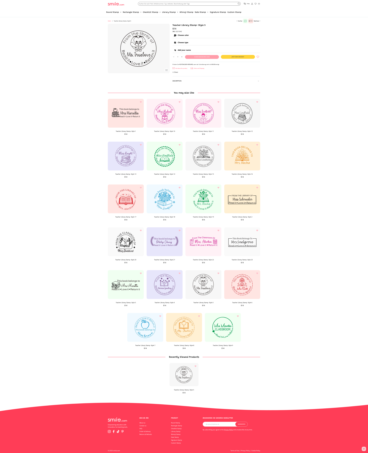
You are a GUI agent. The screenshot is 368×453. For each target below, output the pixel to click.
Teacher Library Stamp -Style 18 (164, 217)
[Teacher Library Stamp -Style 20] (126, 241)
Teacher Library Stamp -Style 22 (203, 260)
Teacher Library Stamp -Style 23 (242, 260)
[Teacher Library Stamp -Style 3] (126, 284)
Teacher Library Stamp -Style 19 (203, 217)
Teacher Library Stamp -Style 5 (203, 302)
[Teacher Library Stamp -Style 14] (165, 156)
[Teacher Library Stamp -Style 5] (203, 284)
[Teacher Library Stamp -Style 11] (203, 113)
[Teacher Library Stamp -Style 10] (165, 113)
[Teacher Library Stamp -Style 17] (126, 198)
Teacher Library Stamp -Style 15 (203, 174)
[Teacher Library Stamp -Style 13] (126, 156)
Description (177, 81)
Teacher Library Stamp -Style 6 (242, 302)
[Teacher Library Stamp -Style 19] (203, 198)
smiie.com (116, 451)
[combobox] (189, 4)
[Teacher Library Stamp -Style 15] (203, 156)
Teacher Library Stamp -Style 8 (184, 345)
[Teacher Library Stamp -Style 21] (165, 241)
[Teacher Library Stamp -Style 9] (223, 327)
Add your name (184, 50)
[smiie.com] (116, 4)
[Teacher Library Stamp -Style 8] (184, 327)
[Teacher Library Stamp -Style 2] (242, 198)
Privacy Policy (228, 430)
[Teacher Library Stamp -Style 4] (165, 284)
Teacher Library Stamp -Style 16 (242, 174)
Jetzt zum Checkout (238, 57)
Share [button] (176, 72)
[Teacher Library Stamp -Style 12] (242, 113)
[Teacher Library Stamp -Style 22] (203, 241)
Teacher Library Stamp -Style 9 (223, 345)
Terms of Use (234, 451)
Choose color (183, 35)
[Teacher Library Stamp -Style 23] (242, 241)
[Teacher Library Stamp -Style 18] (165, 198)
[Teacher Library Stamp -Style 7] (145, 327)
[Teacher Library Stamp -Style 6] (242, 284)
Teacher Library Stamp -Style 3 (126, 302)
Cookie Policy (255, 451)
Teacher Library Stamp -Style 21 (164, 260)
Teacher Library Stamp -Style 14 (164, 174)
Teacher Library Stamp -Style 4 (165, 302)
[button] (246, 4)
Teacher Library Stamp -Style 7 (145, 345)
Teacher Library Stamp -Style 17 (125, 217)
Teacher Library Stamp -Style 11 (203, 131)
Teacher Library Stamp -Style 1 (126, 131)
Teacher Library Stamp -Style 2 (242, 217)
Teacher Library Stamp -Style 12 (242, 131)
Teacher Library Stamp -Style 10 (164, 131)
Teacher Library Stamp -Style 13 (125, 174)
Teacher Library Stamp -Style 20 (125, 260)
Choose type (182, 42)
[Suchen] (239, 4)
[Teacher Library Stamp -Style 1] (126, 113)
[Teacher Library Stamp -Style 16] (242, 156)
